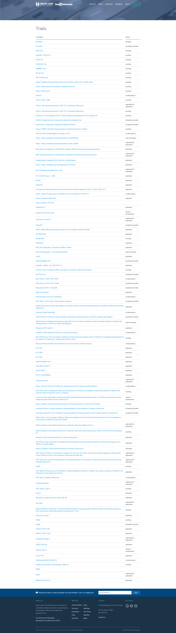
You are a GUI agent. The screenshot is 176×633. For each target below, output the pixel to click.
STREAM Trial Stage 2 (43, 539)
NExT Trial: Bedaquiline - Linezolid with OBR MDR (51, 252)
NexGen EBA (40, 238)
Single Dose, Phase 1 (43, 515)
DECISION (39, 42)
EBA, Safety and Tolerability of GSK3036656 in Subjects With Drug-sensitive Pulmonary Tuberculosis (68, 149)
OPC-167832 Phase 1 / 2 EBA (45, 176)
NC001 (38, 575)
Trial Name (39, 37)
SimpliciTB (39, 185)
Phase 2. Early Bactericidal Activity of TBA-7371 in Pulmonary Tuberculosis (60, 105)
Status (128, 37)
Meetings (109, 4)
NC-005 (38, 180)
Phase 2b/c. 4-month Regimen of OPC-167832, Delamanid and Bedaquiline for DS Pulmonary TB (67, 116)
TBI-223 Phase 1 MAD (43, 100)
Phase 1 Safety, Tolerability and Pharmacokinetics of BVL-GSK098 (57, 143)
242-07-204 (39, 556)
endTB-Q (38, 95)
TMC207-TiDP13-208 (43, 529)
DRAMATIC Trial (41, 69)
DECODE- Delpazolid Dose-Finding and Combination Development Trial (58, 120)
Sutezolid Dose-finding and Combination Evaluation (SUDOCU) (55, 124)
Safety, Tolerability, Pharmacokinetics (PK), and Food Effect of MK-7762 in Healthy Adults (64, 82)
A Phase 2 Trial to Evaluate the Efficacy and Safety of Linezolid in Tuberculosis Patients (64, 270)
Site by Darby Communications (131, 630)
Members (118, 4)
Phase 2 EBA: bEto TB (43, 91)
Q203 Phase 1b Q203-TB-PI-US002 (47, 283)
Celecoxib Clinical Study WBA (45, 312)
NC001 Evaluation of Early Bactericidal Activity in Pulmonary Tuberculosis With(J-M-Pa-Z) (64, 425)
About (127, 4)
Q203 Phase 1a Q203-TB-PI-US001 (47, 279)
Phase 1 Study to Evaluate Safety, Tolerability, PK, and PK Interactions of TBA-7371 (62, 194)
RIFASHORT (39, 243)
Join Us (136, 4)
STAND (38, 524)
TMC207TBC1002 (41, 544)
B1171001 (39, 348)
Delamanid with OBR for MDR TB (46, 560)
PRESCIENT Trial (41, 64)
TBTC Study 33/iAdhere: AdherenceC (47, 477)
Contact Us (101, 617)
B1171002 (39, 353)
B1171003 (39, 357)
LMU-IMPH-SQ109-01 (43, 366)
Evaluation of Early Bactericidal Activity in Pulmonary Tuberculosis (57, 332)
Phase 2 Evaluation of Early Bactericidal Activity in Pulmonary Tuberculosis (59, 448)
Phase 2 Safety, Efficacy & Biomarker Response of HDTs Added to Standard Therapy (63, 229)
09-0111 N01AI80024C (43, 375)
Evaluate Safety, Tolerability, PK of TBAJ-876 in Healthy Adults (56, 160)
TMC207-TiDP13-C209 (43, 533)
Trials (73, 615)
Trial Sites (75, 618)
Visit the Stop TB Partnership (45, 618)
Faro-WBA (39, 503)
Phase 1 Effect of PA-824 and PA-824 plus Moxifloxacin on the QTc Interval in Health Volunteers (66, 386)
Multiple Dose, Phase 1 (43, 580)
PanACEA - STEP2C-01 (43, 55)
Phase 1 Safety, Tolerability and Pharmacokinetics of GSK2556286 (57, 138)
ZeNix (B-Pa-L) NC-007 (43, 219)
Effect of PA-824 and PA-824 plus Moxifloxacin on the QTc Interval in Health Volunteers (64, 344)
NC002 (38, 569)
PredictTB (39, 225)
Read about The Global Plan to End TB (48, 620)
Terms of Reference (77, 630)
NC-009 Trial (40, 73)
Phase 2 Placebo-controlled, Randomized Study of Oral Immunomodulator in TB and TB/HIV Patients (68, 404)
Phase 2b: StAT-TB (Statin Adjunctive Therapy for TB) (52, 133)
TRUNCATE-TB (40, 207)
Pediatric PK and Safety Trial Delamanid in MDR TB (52, 565)
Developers (75, 612)
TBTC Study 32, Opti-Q (43, 489)
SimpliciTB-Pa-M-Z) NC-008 (45, 213)
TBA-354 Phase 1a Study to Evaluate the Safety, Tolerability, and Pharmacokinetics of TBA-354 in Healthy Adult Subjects (74, 317)
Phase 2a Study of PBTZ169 (45, 203)
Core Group (87, 612)
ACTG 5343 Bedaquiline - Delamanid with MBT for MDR (53, 247)
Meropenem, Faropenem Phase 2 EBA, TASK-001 (51, 498)
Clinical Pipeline (77, 605)
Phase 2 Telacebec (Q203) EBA (46, 198)
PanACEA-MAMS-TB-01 (43, 261)
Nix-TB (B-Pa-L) (41, 274)
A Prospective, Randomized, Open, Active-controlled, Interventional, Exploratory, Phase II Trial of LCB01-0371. (71, 189)
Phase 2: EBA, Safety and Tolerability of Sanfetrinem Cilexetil (55, 86)
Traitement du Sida (42, 380)
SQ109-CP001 (40, 370)
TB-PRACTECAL (41, 234)
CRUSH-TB (39, 60)
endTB (38, 256)
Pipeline (92, 4)
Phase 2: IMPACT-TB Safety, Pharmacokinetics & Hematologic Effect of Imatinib (61, 129)
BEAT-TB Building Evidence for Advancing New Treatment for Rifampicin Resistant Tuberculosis (66, 155)
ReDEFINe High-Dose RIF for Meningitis (49, 297)
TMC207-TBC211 (41, 550)
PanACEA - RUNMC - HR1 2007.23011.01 (49, 265)
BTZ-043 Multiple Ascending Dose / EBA (49, 170)
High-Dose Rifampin (42, 292)
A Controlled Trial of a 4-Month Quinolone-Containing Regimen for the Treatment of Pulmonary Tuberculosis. (70, 408)
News (101, 4)
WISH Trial (39, 51)
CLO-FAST (39, 46)
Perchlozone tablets (42, 483)
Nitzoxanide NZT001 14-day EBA (46, 288)
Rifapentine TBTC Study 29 (44, 328)
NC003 (38, 520)
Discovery (75, 608)
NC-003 (38, 493)
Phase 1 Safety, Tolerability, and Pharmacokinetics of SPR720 (55, 165)
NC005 (38, 466)
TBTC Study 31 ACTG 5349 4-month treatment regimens (54, 301)
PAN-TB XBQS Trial (42, 78)
